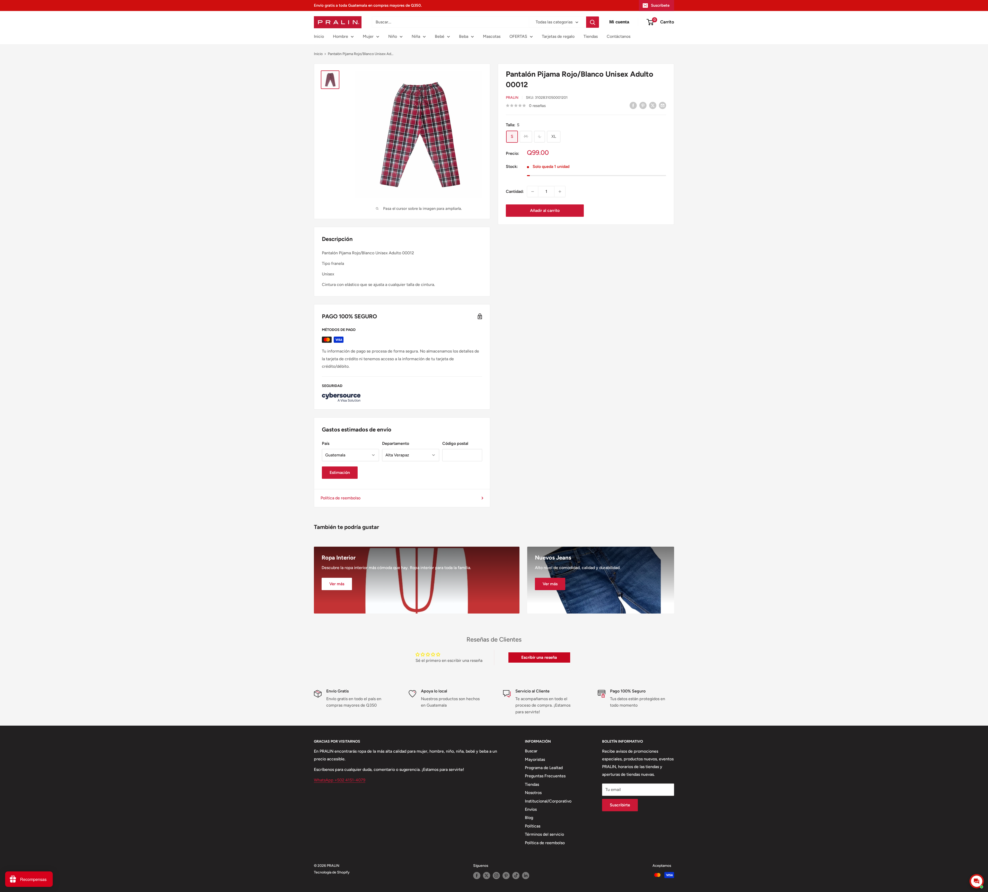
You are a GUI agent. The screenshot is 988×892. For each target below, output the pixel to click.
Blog (529, 817)
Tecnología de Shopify (332, 872)
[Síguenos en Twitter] (486, 875)
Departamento (395, 443)
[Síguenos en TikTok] (515, 875)
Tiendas (591, 36)
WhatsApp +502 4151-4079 (339, 780)
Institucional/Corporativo (548, 801)
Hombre (340, 36)
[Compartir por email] (662, 105)
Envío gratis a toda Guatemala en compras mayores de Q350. (368, 5)
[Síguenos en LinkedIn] (525, 875)
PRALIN (512, 97)
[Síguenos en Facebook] (476, 875)
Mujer (368, 36)
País (325, 443)
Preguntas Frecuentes (545, 775)
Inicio (319, 36)
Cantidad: (515, 191)
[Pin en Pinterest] (643, 105)
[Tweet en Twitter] (652, 105)
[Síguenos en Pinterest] (506, 875)
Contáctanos (618, 36)
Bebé (439, 36)
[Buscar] (592, 22)
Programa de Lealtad (544, 767)
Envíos (531, 809)
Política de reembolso (340, 497)
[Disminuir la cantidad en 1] (532, 191)
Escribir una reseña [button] (539, 657)
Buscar (531, 751)
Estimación (340, 472)
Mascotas (491, 36)
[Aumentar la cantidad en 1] (559, 191)
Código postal (455, 443)
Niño (392, 36)
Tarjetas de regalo (558, 36)
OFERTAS (518, 36)
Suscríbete (660, 5)
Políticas (532, 826)
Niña (416, 36)
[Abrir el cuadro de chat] (976, 881)
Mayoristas (535, 759)
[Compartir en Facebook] (633, 105)
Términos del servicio (544, 834)
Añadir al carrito (545, 210)
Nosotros (533, 792)
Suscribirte (620, 805)
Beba (463, 36)
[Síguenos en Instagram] (496, 875)
